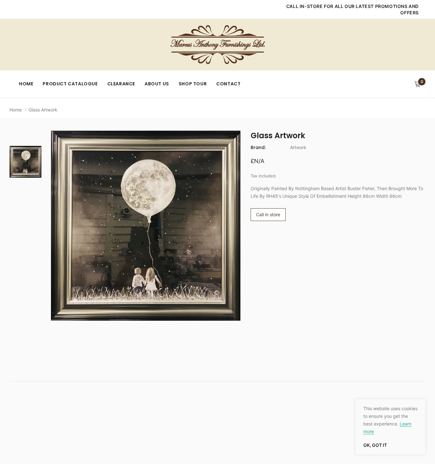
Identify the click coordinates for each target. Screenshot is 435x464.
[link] (25, 162)
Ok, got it (375, 445)
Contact (228, 84)
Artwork (298, 147)
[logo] (217, 45)
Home (26, 84)
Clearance (121, 84)
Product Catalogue (70, 84)
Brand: (258, 147)
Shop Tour (193, 84)
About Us (157, 84)
